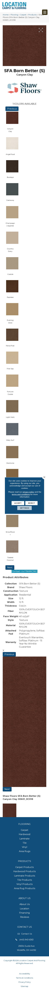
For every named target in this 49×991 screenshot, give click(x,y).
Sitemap (24, 986)
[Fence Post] (12, 336)
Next (10, 567)
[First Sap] (12, 359)
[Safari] (12, 476)
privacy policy (28, 492)
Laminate (24, 838)
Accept (18, 503)
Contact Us (18, 571)
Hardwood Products (24, 871)
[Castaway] (12, 190)
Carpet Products (24, 867)
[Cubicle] (12, 264)
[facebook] (22, 968)
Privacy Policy (25, 982)
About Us (24, 904)
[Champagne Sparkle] (12, 213)
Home (6, 15)
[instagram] (27, 968)
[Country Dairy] (12, 239)
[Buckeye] (12, 167)
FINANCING (30, 571)
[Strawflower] (12, 522)
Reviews (24, 917)
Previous (12, 108)
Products (32, 15)
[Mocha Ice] (12, 453)
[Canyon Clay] (12, 119)
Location (24, 908)
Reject (31, 503)
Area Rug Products (24, 888)
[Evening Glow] (12, 310)
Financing (24, 913)
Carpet (23, 15)
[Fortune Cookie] (12, 382)
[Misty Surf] (12, 430)
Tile (25, 843)
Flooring (14, 15)
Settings (24, 508)
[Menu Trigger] (45, 12)
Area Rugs (24, 851)
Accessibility (24, 974)
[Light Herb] (12, 407)
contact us (26, 934)
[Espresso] (12, 287)
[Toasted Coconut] (12, 547)
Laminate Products (24, 875)
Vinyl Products (24, 884)
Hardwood (24, 834)
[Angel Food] (12, 144)
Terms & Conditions (24, 978)
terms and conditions (21, 494)
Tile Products (24, 880)
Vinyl (24, 847)
